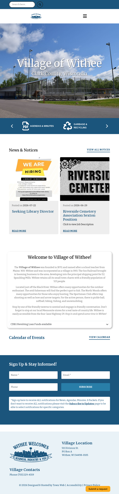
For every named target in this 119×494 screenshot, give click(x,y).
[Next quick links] (107, 126)
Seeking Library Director (33, 211)
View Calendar (99, 337)
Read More (19, 231)
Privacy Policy (92, 485)
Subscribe (85, 387)
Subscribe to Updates (81, 403)
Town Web (59, 485)
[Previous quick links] (12, 126)
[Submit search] (40, 4)
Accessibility (74, 485)
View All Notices (98, 149)
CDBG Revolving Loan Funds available (31, 324)
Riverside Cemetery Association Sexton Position (79, 215)
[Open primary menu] (85, 16)
